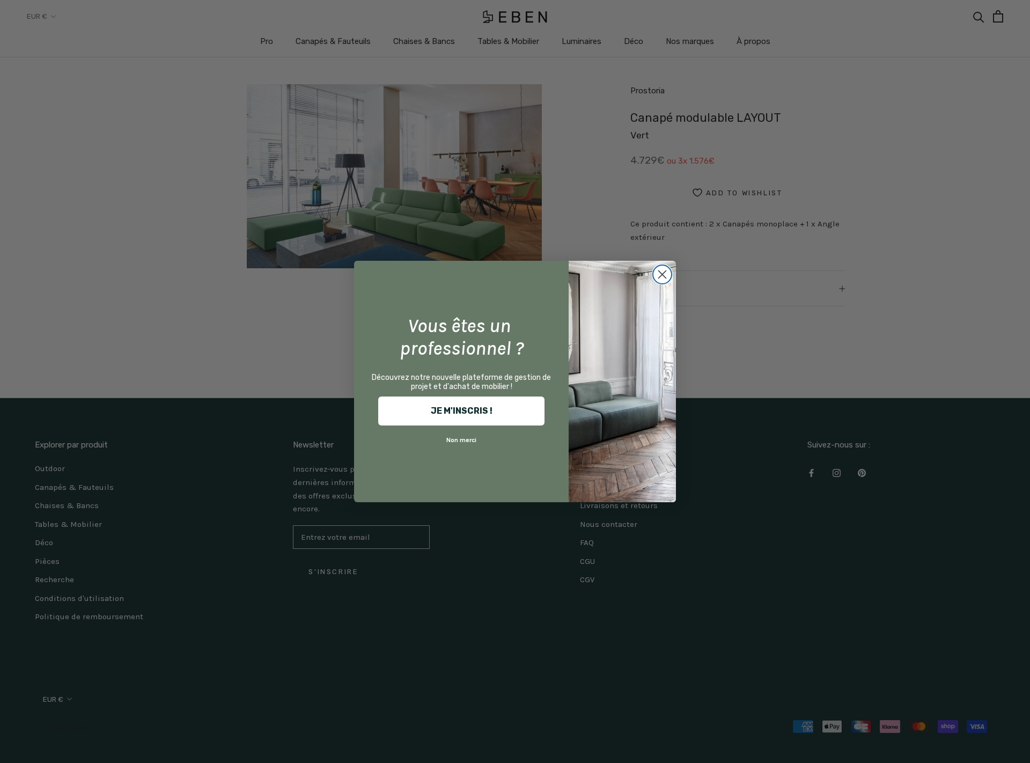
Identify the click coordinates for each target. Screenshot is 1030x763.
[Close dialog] (662, 274)
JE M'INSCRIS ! (461, 411)
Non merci (461, 440)
